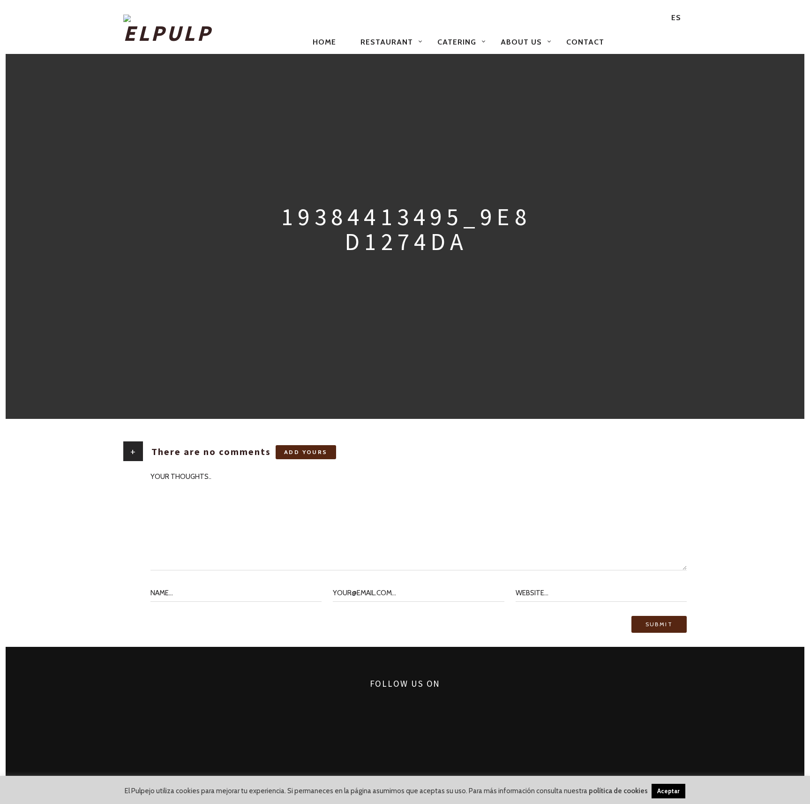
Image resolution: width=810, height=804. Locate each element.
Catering (456, 42)
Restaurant (386, 42)
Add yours (306, 451)
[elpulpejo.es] (212, 30)
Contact (585, 42)
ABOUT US (521, 42)
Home (324, 42)
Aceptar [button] (668, 791)
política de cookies (618, 791)
